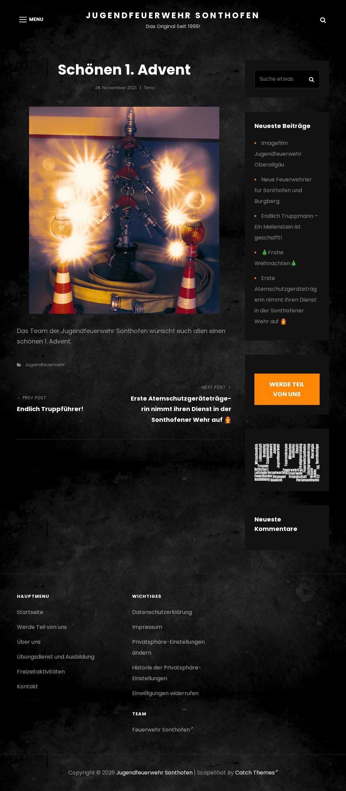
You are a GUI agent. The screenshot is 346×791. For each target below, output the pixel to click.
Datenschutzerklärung (162, 612)
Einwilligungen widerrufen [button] (165, 693)
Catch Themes (255, 772)
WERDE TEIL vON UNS (286, 389)
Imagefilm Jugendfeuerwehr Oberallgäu (278, 154)
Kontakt (27, 686)
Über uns (29, 642)
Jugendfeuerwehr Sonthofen (173, 15)
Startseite (30, 612)
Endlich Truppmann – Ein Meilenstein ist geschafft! (286, 226)
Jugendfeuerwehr (45, 364)
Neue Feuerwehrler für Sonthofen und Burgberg (283, 190)
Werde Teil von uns (42, 627)
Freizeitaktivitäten (41, 671)
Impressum (147, 627)
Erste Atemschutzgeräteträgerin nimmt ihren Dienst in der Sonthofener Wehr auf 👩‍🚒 (285, 299)
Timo (149, 87)
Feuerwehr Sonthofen (161, 730)
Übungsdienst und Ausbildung (55, 657)
